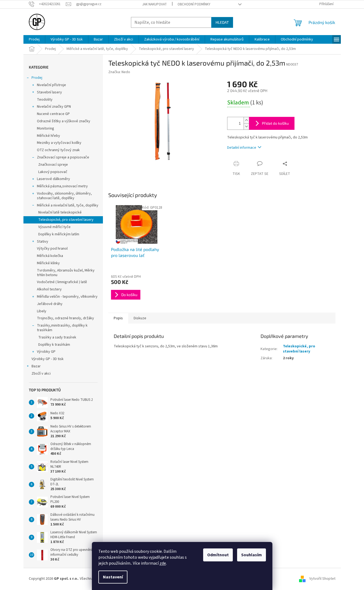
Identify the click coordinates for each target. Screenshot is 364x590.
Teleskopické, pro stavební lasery (65, 219)
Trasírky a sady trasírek (57, 337)
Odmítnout (218, 555)
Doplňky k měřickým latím (58, 234)
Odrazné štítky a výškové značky (63, 121)
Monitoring (45, 128)
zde (163, 563)
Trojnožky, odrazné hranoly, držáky (65, 318)
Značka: (119, 72)
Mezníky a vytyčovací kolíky (59, 142)
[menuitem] (34, 39)
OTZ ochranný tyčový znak (58, 150)
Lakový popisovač (52, 172)
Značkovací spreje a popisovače (63, 157)
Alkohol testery (49, 289)
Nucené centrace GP (53, 114)
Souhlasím (251, 555)
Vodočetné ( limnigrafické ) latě (62, 282)
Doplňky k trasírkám (54, 344)
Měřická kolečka (50, 256)
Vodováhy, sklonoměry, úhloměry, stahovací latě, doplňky (64, 196)
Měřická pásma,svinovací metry (62, 186)
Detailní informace (241, 147)
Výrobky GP (46, 351)
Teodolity (45, 99)
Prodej (37, 77)
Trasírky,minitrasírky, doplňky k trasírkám (62, 328)
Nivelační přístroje (51, 85)
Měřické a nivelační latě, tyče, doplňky (67, 205)
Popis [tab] (118, 318)
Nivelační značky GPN (54, 106)
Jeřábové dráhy (50, 304)
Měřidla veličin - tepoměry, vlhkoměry (67, 296)
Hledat (222, 22)
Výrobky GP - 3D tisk (48, 359)
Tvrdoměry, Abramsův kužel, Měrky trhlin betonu (66, 273)
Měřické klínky (48, 263)
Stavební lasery (49, 92)
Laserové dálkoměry (53, 179)
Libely (41, 311)
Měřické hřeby (48, 135)
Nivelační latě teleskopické (60, 212)
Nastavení (113, 577)
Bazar (36, 366)
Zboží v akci (41, 373)
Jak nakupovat (154, 4)
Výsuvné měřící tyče (54, 227)
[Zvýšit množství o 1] (246, 120)
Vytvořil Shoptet (322, 579)
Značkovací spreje (53, 164)
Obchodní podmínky (194, 4)
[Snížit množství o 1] (246, 126)
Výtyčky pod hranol (52, 248)
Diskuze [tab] (140, 318)
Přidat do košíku (275, 123)
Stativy (42, 241)
